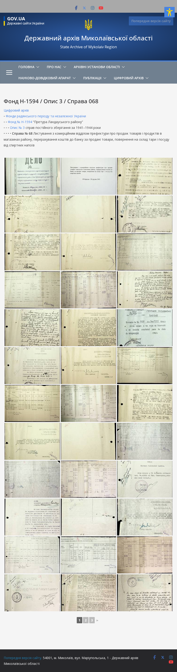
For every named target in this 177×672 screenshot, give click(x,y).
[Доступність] (169, 12)
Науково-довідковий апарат (44, 78)
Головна (26, 67)
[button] (36, 67)
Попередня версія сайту (151, 21)
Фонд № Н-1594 (20, 122)
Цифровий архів (129, 78)
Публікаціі (92, 78)
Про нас (54, 67)
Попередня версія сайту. (23, 658)
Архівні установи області (97, 67)
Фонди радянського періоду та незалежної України (46, 116)
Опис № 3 (17, 127)
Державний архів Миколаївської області (88, 37)
